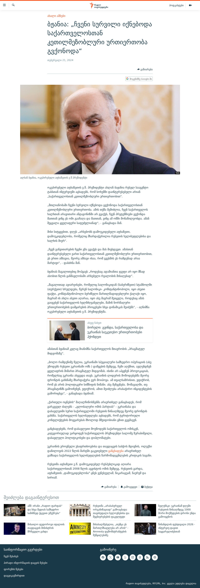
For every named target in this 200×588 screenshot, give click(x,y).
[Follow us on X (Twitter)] (110, 557)
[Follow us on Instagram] (133, 557)
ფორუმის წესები (13, 569)
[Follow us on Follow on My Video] (125, 557)
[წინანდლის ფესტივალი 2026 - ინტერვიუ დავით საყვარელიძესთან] (145, 529)
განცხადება (116, 450)
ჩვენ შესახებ (11, 556)
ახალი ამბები (56, 15)
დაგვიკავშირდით (14, 576)
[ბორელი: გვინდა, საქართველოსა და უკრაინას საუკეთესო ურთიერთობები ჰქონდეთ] (67, 330)
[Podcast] (155, 557)
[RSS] (147, 557)
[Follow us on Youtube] (118, 557)
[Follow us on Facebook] (103, 557)
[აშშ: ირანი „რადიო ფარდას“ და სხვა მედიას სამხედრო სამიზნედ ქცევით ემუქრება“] (14, 510)
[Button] (145, 69)
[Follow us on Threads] (140, 557)
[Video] (190, 5)
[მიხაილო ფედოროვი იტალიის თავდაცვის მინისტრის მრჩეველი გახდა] (14, 529)
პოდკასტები (176, 5)
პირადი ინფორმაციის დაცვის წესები (25, 563)
